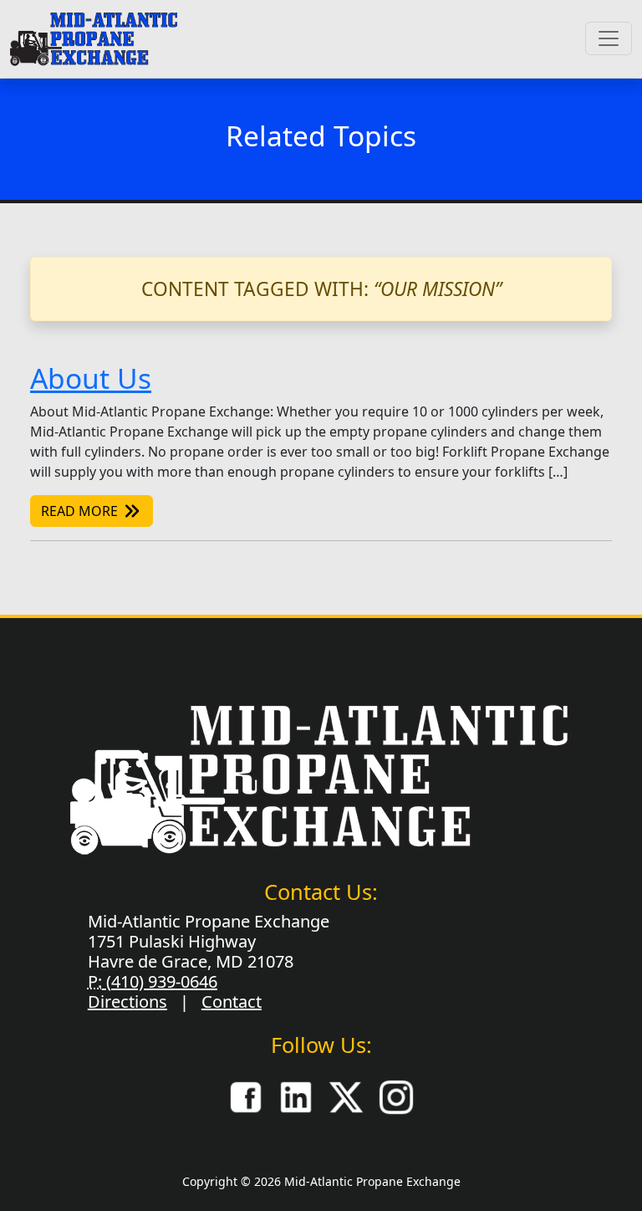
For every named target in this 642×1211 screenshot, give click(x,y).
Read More (81, 511)
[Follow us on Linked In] (296, 1095)
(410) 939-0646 (159, 981)
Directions (127, 1001)
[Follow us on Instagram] (396, 1095)
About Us (90, 378)
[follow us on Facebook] (246, 1095)
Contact (231, 1001)
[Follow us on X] (346, 1095)
